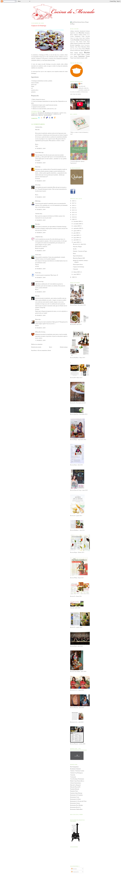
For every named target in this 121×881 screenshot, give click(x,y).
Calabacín (76, 34)
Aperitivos (72, 33)
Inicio (50, 347)
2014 (73, 208)
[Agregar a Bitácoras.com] (41, 118)
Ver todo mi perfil (75, 94)
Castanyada (73, 777)
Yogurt (75, 58)
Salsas (75, 54)
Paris (74, 48)
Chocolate (88, 36)
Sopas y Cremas (85, 54)
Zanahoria (79, 58)
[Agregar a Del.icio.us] (47, 118)
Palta (71, 48)
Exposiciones (72, 41)
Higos (84, 43)
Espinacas (87, 40)
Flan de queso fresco (78, 264)
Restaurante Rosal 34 (75, 807)
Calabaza (80, 34)
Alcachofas (77, 31)
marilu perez (38, 281)
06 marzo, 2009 (40, 268)
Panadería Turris (74, 791)
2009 (73, 219)
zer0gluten (37, 236)
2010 (73, 217)
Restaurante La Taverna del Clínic (78, 801)
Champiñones (78, 36)
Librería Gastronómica (85, 45)
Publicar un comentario (36, 344)
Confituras (87, 38)
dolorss (37, 254)
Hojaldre (88, 43)
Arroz (77, 33)
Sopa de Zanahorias (77, 256)
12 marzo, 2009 (40, 340)
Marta (36, 167)
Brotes (71, 34)
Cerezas (88, 34)
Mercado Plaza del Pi (75, 787)
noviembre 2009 (78, 223)
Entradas (74, 869)
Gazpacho (76, 43)
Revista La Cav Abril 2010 (79, 244)
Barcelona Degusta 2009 (79, 258)
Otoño (88, 47)
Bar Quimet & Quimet (75, 769)
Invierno (72, 45)
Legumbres (77, 45)
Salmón (71, 54)
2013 (73, 210)
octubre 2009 (77, 226)
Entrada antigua (64, 347)
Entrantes (82, 40)
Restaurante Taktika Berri (76, 809)
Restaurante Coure (74, 797)
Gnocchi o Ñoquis (77, 246)
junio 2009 (76, 235)
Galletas (72, 43)
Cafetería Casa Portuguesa (76, 773)
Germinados (80, 43)
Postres (88, 48)
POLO (36, 201)
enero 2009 (76, 274)
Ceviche (72, 36)
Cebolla (84, 34)
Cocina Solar (82, 38)
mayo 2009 (76, 237)
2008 (73, 277)
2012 (73, 212)
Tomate (75, 56)
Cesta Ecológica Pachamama (77, 779)
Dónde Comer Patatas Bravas (77, 781)
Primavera (72, 50)
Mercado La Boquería (75, 785)
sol (81, 83)
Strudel (71, 56)
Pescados (77, 48)
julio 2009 (76, 233)
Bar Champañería (74, 767)
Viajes (71, 58)
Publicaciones (78, 50)
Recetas (40, 115)
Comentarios (75, 872)
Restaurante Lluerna (75, 803)
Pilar (36, 224)
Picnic (80, 48)
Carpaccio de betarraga (38, 25)
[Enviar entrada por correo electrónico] (43, 111)
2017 (73, 203)
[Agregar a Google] (49, 118)
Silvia (36, 185)
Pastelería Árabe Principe (76, 793)
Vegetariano (47, 115)
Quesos (83, 50)
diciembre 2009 (77, 221)
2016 (73, 205)
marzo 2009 (76, 242)
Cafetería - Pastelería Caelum (77, 771)
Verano (88, 56)
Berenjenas (87, 33)
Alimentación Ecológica (85, 31)
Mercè (36, 319)
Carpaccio (34, 114)
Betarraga (41, 112)
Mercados (83, 47)
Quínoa (81, 52)
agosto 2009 (77, 230)
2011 (73, 214)
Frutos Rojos (86, 41)
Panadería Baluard (74, 789)
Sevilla (74, 249)
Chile (83, 36)
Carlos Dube (38, 152)
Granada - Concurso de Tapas (80, 251)
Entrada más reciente (36, 347)
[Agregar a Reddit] (44, 118)
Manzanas (72, 46)
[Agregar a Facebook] (52, 118)
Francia (80, 41)
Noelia (36, 272)
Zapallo (82, 58)
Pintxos (83, 48)
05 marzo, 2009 (40, 148)
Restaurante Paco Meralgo (76, 805)
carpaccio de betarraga (45, 114)
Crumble (72, 40)
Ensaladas (77, 40)
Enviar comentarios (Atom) (44, 350)
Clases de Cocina (74, 38)
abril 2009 (76, 240)
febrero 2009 (77, 272)
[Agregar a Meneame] (55, 118)
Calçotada (75, 269)
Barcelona (81, 33)
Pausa (74, 253)
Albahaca (72, 31)
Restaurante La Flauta (75, 799)
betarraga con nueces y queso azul (55, 112)
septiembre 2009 (78, 228)
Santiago (79, 54)
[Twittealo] (39, 118)
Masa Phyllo (78, 46)
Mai (36, 296)
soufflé (85, 58)
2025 (73, 201)
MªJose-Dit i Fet (39, 332)
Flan (77, 41)
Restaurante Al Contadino (76, 795)
